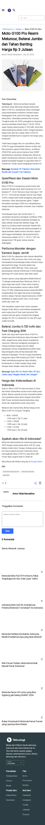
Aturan (8, 785)
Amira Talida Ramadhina (12, 54)
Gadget (19, 29)
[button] (3, 10)
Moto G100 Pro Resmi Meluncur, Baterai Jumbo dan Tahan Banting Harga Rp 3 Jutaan (34, 29)
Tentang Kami (11, 776)
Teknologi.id (7, 29)
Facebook (27, 795)
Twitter (25, 805)
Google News (36, 461)
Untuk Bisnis (11, 795)
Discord (26, 814)
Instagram (27, 800)
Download (10, 800)
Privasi (9, 781)
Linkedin (26, 810)
